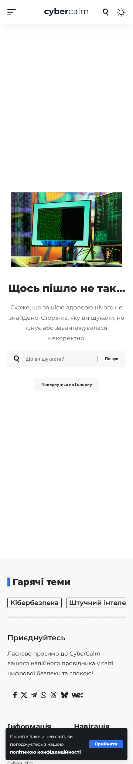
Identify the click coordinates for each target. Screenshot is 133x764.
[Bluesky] (64, 695)
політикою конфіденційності (45, 752)
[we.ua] (77, 695)
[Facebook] (15, 695)
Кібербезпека (34, 603)
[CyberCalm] (66, 12)
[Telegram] (34, 695)
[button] (106, 744)
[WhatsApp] (43, 695)
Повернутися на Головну (66, 384)
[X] (24, 695)
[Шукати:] (59, 359)
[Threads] (53, 695)
